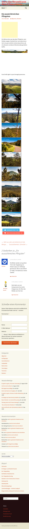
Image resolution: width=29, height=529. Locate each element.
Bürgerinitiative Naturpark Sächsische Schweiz (13, 491)
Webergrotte (5, 481)
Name (3, 325)
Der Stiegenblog (6, 471)
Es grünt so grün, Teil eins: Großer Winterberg (13, 393)
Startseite (4, 466)
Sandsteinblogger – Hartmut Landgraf (11, 488)
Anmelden (5, 509)
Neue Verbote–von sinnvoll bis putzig (10, 400)
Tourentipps (4, 368)
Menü (3, 8)
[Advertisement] (10, 30)
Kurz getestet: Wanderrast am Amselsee (15, 432)
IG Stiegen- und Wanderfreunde (9, 468)
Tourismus (4, 370)
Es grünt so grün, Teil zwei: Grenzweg (11, 383)
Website (4, 331)
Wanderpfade (5, 483)
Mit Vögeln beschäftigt (7, 388)
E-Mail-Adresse (6, 328)
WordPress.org (7, 516)
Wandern (19, 18)
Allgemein (14, 18)
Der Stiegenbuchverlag (7, 476)
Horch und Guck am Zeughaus (9, 391)
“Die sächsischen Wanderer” (8, 405)
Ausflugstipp (5, 358)
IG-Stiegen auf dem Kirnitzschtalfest (10, 397)
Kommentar (5, 314)
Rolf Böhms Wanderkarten (8, 473)
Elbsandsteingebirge (7, 486)
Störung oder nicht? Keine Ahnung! (10, 402)
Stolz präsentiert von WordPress (9, 525)
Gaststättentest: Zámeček (18, 244)
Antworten (14, 276)
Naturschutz (4, 366)
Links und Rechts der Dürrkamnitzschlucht (12, 407)
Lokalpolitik (4, 363)
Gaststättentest (5, 361)
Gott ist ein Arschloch (7, 386)
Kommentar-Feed (7, 513)
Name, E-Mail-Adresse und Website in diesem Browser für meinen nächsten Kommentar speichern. (13, 336)
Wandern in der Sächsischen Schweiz (10, 478)
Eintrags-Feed (6, 511)
